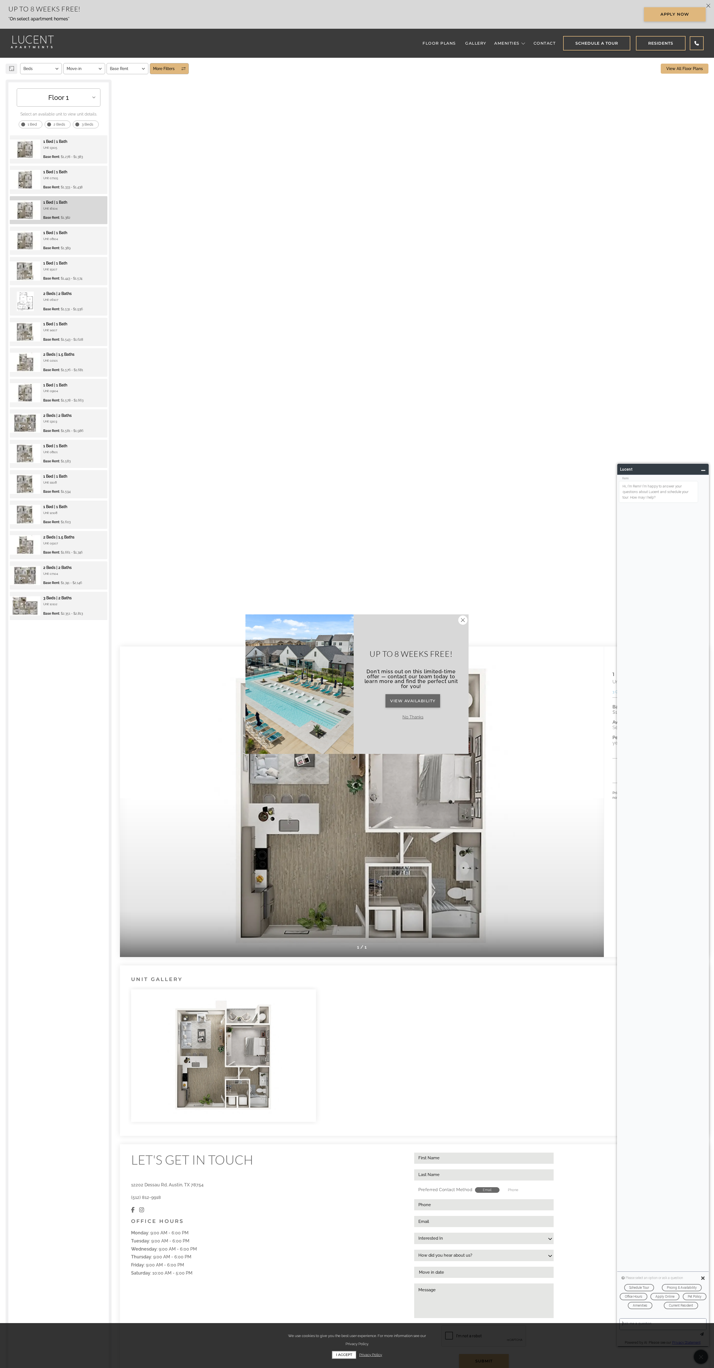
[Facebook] (133, 1210)
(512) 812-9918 (146, 1197)
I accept (344, 1355)
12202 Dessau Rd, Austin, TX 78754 (167, 1184)
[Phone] (697, 43)
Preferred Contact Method (445, 1189)
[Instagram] (141, 1210)
